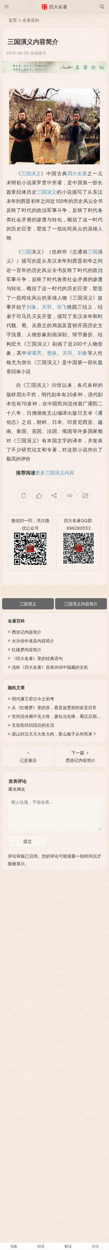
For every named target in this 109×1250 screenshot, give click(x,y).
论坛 (95, 1246)
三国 (26, 252)
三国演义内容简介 (81, 603)
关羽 (46, 307)
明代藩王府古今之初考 (33, 698)
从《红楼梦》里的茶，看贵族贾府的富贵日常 (54, 707)
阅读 (41, 1246)
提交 (27, 841)
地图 (13, 1246)
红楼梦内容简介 (26, 649)
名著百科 (30, 20)
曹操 (52, 353)
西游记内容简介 (26, 632)
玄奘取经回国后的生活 (33, 725)
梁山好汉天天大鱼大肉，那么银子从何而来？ (54, 733)
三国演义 (31, 173)
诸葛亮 (34, 353)
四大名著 (77, 173)
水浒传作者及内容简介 (33, 640)
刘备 (31, 307)
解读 (68, 1246)
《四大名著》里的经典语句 (37, 658)
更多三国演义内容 (54, 473)
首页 (12, 20)
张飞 (62, 307)
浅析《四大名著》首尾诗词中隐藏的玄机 (50, 667)
